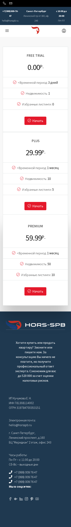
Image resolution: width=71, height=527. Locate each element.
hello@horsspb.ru (10, 20)
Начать (37, 121)
